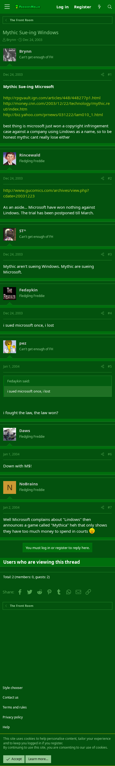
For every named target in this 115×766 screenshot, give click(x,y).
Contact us (10, 697)
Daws (24, 430)
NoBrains (28, 483)
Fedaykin (28, 289)
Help (6, 727)
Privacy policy (13, 717)
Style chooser (13, 687)
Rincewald (29, 155)
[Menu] (7, 7)
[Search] (110, 6)
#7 (110, 507)
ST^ (22, 230)
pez (22, 343)
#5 (110, 366)
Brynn (11, 39)
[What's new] (99, 6)
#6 (110, 454)
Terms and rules (15, 707)
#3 (110, 254)
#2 (110, 178)
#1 (110, 74)
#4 (110, 313)
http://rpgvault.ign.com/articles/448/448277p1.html (52, 97)
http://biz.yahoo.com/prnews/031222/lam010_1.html (53, 114)
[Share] (102, 75)
